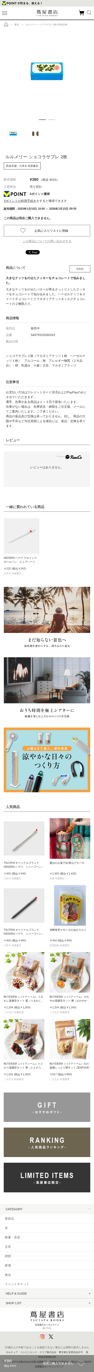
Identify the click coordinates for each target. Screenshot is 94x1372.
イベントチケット (17, 1284)
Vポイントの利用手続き (20, 201)
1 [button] (42, 119)
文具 (8, 1246)
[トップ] (6, 24)
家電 (8, 1265)
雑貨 (8, 1256)
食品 (8, 1275)
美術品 (9, 1218)
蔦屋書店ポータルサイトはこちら (47, 1326)
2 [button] (51, 119)
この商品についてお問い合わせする (47, 241)
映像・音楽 (12, 1237)
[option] (47, 72)
